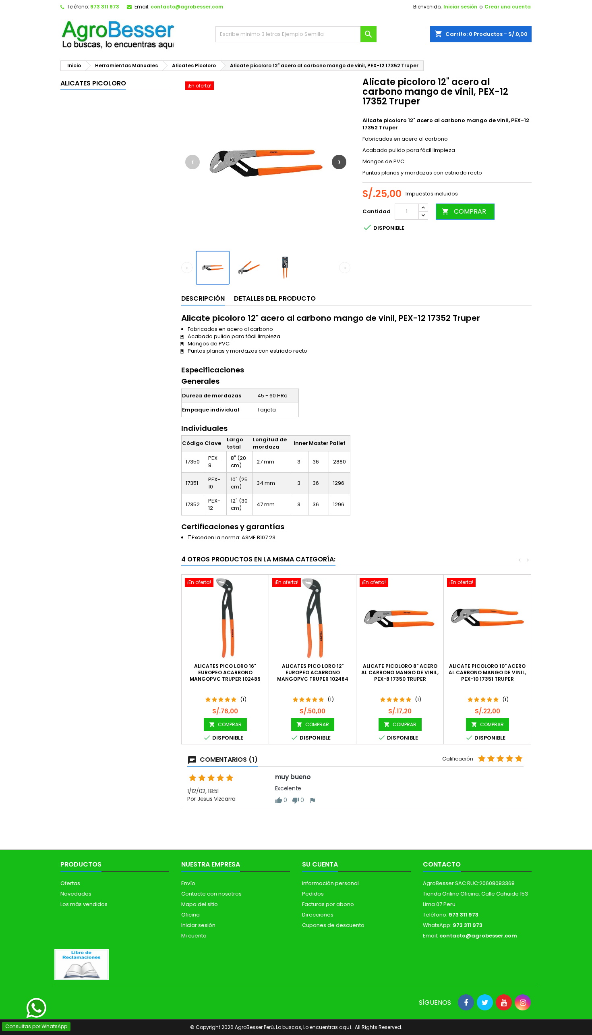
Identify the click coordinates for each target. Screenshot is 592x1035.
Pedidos (313, 894)
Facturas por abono (328, 904)
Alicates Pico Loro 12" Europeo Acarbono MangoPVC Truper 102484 (312, 672)
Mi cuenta (194, 935)
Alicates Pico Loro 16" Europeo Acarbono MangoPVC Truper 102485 (225, 672)
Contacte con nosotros (211, 894)
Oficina (190, 915)
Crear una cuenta (507, 6)
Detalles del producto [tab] (275, 298)
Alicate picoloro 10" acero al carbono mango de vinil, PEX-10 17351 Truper (487, 672)
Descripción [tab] (203, 298)
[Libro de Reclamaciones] (81, 964)
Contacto (442, 864)
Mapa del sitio (199, 904)
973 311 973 (104, 6)
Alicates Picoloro (93, 83)
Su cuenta (320, 864)
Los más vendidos (84, 904)
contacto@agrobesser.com (187, 6)
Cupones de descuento (333, 925)
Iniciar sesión (460, 6)
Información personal (330, 883)
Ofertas (70, 883)
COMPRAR (464, 211)
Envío (188, 883)
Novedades (75, 894)
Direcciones (317, 915)
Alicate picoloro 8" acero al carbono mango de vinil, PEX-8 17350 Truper (400, 672)
